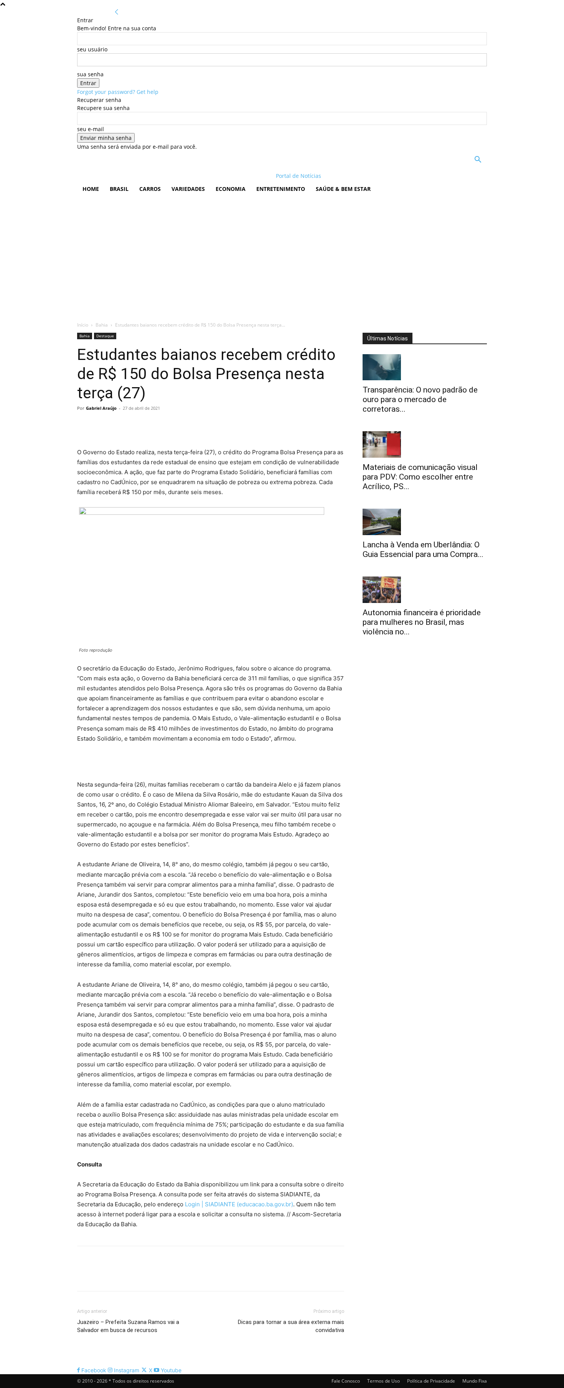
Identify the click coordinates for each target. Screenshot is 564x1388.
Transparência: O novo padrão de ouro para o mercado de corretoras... (420, 399)
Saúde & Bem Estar (343, 188)
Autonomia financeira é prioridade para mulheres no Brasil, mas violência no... (422, 622)
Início (82, 325)
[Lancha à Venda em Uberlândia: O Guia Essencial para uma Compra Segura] (425, 522)
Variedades (188, 188)
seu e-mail (90, 129)
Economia (231, 188)
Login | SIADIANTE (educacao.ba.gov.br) (239, 1204)
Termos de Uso (383, 1381)
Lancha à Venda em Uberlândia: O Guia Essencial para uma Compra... (423, 549)
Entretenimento (280, 188)
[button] (477, 160)
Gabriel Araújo (101, 408)
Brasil (119, 188)
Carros (150, 188)
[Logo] (126, 175)
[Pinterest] (120, 425)
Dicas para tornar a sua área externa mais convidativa (291, 1326)
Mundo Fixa (474, 1381)
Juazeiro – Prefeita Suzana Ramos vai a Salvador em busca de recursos (128, 1326)
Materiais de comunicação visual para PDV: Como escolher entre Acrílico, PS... (420, 477)
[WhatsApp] (137, 425)
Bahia (102, 325)
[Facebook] (84, 425)
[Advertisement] (282, 255)
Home (90, 188)
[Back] (116, 12)
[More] (156, 425)
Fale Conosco (345, 1381)
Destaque (105, 335)
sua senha (90, 74)
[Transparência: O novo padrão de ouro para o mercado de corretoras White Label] (425, 367)
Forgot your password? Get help (117, 91)
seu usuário (92, 49)
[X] (102, 425)
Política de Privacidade (431, 1381)
